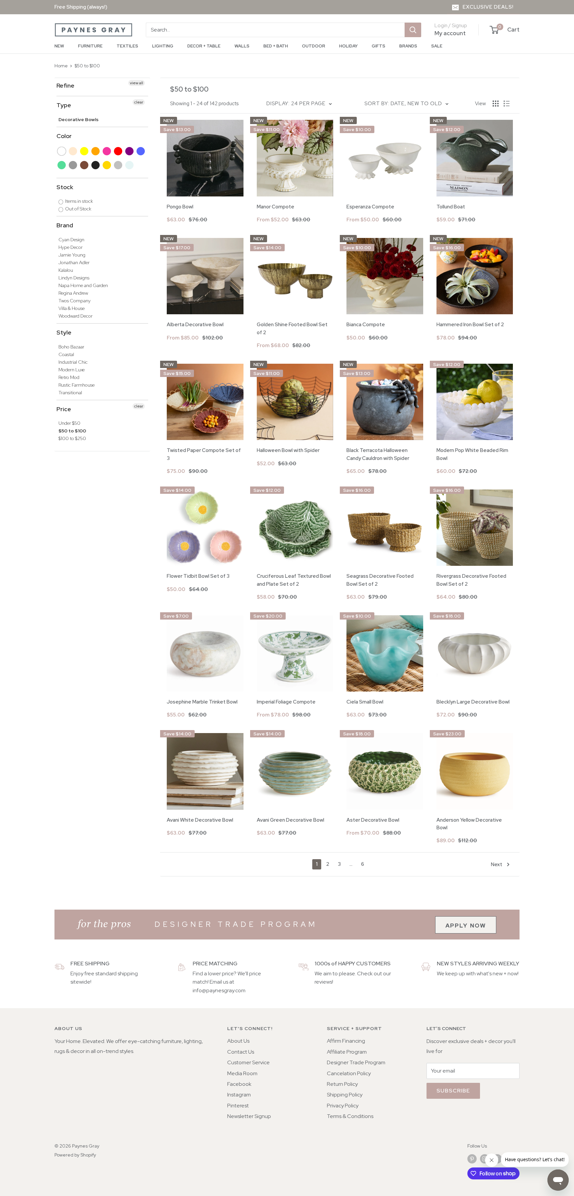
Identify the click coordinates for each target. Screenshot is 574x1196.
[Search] (413, 30)
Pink (107, 151)
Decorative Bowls (78, 119)
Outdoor (313, 46)
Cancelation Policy (349, 1073)
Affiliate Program (347, 1051)
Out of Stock (77, 209)
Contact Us (240, 1051)
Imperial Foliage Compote (286, 702)
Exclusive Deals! (488, 7)
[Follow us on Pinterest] (472, 1159)
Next (496, 864)
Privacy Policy (342, 1105)
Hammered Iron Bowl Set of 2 (470, 324)
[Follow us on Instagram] (484, 1159)
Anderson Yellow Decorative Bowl (469, 824)
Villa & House (71, 308)
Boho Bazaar (71, 347)
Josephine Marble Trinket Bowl (202, 702)
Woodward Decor (75, 316)
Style (63, 332)
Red (118, 151)
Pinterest (238, 1105)
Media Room (242, 1073)
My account (450, 33)
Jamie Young (71, 255)
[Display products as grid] (496, 104)
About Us (238, 1040)
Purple (129, 151)
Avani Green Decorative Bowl (290, 820)
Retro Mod (68, 377)
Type (63, 105)
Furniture (90, 46)
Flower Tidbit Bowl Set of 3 (198, 576)
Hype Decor (70, 247)
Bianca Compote (365, 324)
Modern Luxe (71, 370)
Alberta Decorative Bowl (195, 324)
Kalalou (65, 270)
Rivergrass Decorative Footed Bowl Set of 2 (471, 580)
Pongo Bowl (180, 206)
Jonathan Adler (74, 262)
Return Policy (342, 1084)
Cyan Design (71, 240)
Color (64, 136)
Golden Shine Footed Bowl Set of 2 (292, 328)
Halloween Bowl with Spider (288, 450)
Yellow (84, 151)
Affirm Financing (346, 1040)
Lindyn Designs (73, 278)
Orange (95, 151)
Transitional (70, 393)
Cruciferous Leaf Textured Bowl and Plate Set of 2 (294, 580)
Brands (408, 46)
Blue (141, 151)
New (59, 46)
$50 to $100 (87, 66)
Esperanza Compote (370, 206)
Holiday (348, 46)
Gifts (378, 46)
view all (136, 83)
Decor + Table (204, 46)
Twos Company (74, 301)
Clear (129, 165)
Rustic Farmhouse (76, 385)
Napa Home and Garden (83, 285)
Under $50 (69, 423)
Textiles (127, 46)
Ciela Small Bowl (364, 702)
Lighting (162, 46)
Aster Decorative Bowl (372, 820)
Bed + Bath (275, 46)
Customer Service (248, 1062)
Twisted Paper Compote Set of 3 (204, 454)
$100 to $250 (72, 438)
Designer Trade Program (356, 1062)
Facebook (239, 1084)
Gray (73, 165)
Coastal (66, 354)
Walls (242, 46)
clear (138, 102)
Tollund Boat (450, 206)
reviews (323, 981)
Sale (436, 46)
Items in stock (78, 201)
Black (95, 165)
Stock (64, 187)
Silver (118, 165)
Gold (107, 165)
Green (61, 165)
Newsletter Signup (249, 1116)
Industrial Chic (73, 362)
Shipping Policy (344, 1094)
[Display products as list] (507, 104)
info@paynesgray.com (219, 990)
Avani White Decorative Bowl (200, 820)
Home (61, 66)
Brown (84, 165)
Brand (64, 225)
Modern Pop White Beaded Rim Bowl (472, 454)
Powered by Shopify (75, 1155)
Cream (73, 151)
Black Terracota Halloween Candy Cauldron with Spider (377, 454)
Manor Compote (275, 206)
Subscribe (453, 1090)
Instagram (239, 1094)
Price (63, 409)
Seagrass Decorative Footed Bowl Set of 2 (380, 580)
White (61, 151)
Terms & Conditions (350, 1116)
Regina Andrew (73, 293)
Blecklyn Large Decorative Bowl (473, 702)
